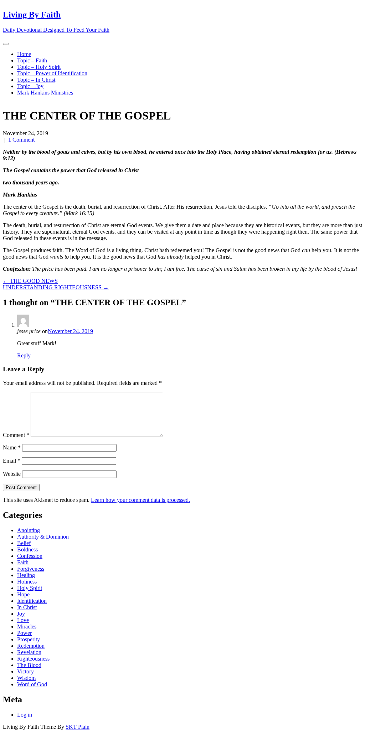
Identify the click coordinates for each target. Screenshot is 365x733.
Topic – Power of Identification (52, 73)
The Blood (29, 665)
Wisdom (26, 678)
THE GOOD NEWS (30, 281)
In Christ (27, 607)
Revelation (29, 652)
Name (12, 447)
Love (23, 620)
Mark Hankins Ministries (45, 93)
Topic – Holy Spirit (39, 67)
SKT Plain (77, 727)
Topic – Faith (32, 60)
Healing (26, 575)
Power (24, 633)
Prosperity (28, 639)
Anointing (28, 530)
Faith (23, 562)
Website (12, 474)
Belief (24, 543)
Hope (23, 594)
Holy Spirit (29, 588)
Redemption (31, 646)
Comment (16, 435)
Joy (21, 614)
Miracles (26, 626)
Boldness (27, 549)
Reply (24, 355)
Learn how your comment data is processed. (140, 500)
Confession (29, 556)
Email (11, 461)
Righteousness (33, 659)
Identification (32, 601)
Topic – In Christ (36, 80)
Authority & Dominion (43, 537)
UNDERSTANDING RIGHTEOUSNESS (56, 287)
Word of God (32, 684)
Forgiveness (30, 569)
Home (24, 54)
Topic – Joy (30, 86)
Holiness (27, 582)
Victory (25, 671)
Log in (24, 715)
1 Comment (21, 140)
